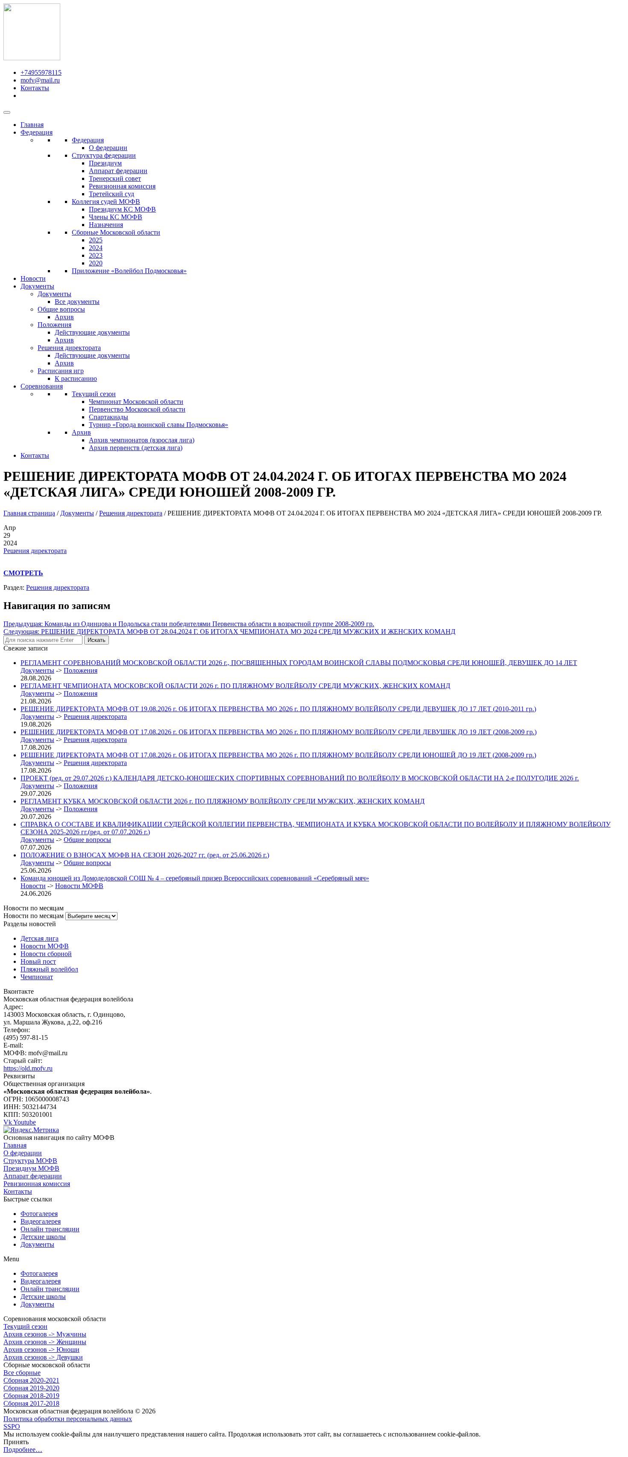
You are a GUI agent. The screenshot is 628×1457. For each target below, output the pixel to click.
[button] (314, 1259)
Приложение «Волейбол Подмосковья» (129, 270)
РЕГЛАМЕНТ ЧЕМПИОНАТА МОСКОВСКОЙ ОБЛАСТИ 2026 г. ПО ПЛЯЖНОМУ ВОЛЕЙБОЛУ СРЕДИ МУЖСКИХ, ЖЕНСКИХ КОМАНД (235, 685)
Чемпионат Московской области (136, 401)
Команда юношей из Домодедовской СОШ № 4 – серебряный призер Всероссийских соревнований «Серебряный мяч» (195, 878)
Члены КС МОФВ (115, 217)
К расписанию (76, 378)
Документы (37, 286)
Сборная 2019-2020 (31, 1388)
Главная (32, 124)
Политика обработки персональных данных (67, 1418)
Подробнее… (22, 1449)
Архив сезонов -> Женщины (44, 1341)
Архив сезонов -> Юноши (41, 1349)
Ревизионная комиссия (122, 186)
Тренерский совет (115, 178)
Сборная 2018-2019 (31, 1395)
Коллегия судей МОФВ (106, 201)
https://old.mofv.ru (28, 1068)
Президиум (105, 163)
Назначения (106, 224)
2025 (96, 240)
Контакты (35, 455)
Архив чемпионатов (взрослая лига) (141, 440)
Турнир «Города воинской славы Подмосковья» (158, 424)
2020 (96, 263)
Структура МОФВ (30, 1160)
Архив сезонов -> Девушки (43, 1357)
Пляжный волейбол (49, 969)
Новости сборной (46, 953)
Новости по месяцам (33, 915)
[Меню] (6, 112)
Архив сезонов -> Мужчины (44, 1334)
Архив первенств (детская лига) (135, 447)
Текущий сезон (94, 393)
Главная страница (29, 513)
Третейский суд (111, 193)
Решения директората (69, 347)
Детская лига (40, 938)
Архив (64, 317)
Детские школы (43, 1236)
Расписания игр (61, 370)
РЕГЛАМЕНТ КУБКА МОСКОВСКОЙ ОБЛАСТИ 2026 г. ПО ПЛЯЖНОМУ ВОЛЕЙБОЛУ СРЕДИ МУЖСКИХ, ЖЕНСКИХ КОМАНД (223, 801)
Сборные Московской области (116, 232)
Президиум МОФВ (31, 1168)
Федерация (37, 132)
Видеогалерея (41, 1221)
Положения (54, 324)
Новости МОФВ (79, 885)
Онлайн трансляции (50, 1229)
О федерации (108, 147)
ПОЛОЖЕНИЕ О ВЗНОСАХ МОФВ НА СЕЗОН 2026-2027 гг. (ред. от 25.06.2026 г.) (145, 855)
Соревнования (42, 386)
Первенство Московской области (137, 409)
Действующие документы (92, 332)
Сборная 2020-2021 (31, 1380)
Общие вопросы (61, 309)
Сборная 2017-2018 (31, 1403)
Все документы (77, 301)
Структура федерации (104, 155)
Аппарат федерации (118, 170)
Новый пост (38, 961)
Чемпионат (37, 976)
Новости (33, 278)
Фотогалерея (39, 1213)
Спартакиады (108, 417)
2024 (96, 247)
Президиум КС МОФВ (122, 209)
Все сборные (22, 1372)
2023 (96, 255)
